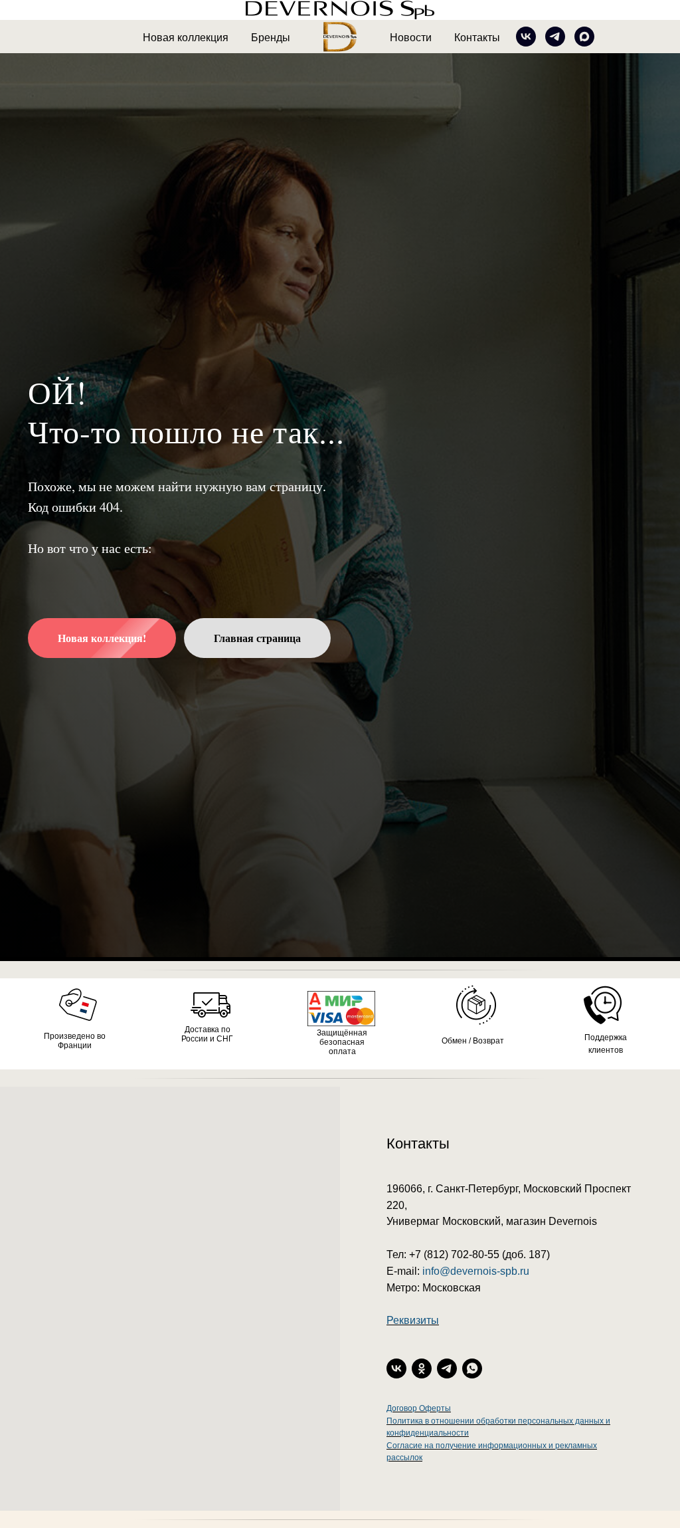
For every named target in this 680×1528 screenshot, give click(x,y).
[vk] (526, 37)
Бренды (270, 37)
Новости (411, 37)
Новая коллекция (185, 37)
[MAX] (584, 37)
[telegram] (555, 37)
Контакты (477, 37)
